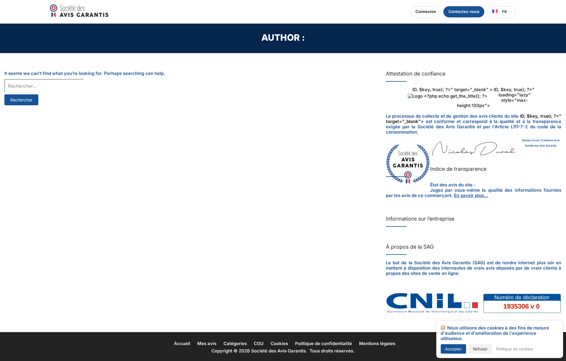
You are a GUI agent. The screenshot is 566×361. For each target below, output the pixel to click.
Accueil (182, 343)
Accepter (453, 349)
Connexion (425, 11)
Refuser (480, 349)
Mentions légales (377, 343)
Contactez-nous (463, 11)
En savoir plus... (471, 195)
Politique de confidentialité (323, 343)
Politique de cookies (514, 349)
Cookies (279, 343)
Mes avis (206, 343)
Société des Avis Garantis (278, 351)
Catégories (235, 343)
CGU (259, 343)
